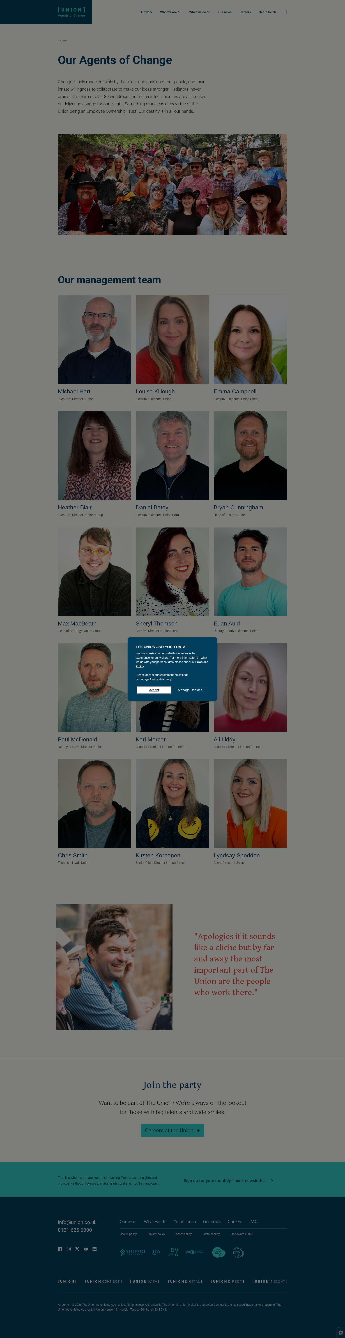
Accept (154, 690)
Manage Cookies (190, 690)
